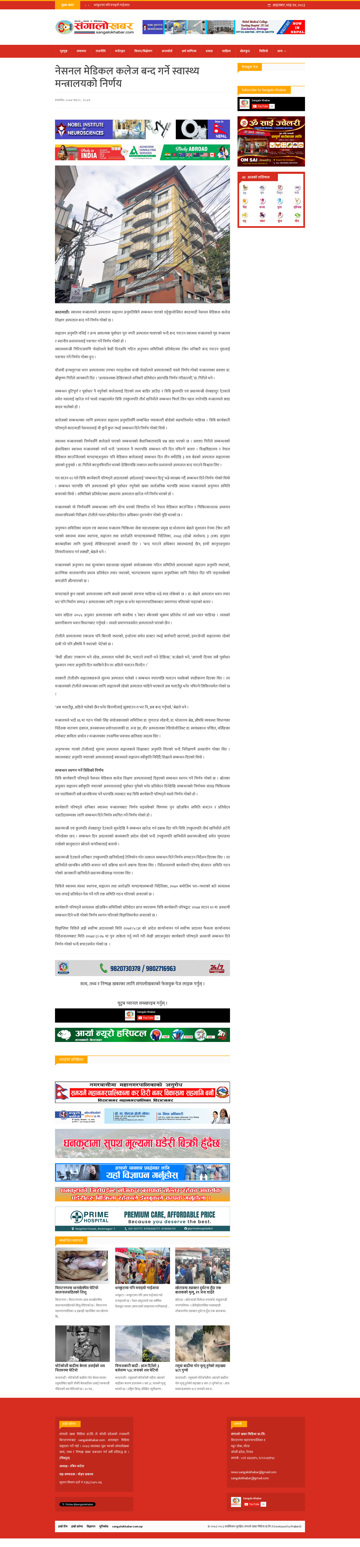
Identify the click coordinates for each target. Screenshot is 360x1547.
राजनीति (101, 51)
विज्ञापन (91, 1526)
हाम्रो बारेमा (77, 1526)
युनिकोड (103, 1526)
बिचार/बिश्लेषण (143, 51)
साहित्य (226, 51)
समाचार (81, 51)
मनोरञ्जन (120, 51)
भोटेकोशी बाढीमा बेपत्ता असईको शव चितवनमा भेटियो (80, 1368)
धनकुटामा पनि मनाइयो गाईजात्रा (137, 1288)
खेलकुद (245, 51)
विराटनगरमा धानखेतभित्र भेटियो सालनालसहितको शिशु (76, 1290)
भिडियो (263, 51)
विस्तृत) (65, 1458)
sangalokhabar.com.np (127, 1526)
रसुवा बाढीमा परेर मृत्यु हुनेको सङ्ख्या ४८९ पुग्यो (200, 1368)
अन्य (279, 51)
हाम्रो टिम (63, 1526)
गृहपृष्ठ (63, 51)
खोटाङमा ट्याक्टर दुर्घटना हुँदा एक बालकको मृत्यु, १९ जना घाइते (129, 5)
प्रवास (209, 51)
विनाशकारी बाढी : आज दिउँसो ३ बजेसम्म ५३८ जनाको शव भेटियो (137, 1368)
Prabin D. (296, 1526)
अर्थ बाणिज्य (189, 51)
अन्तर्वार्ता (167, 51)
